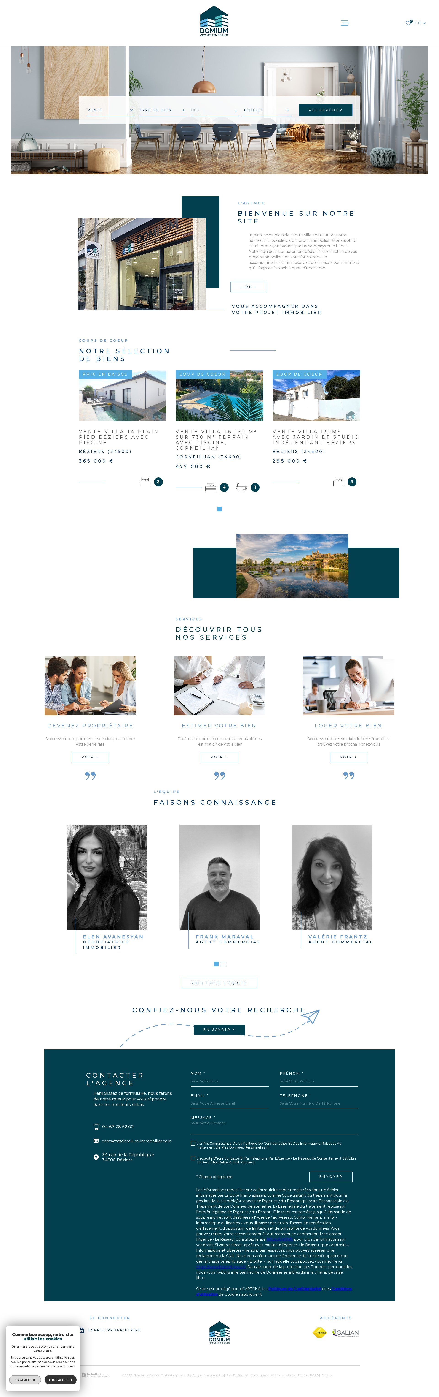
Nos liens (289, 1375)
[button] (219, 509)
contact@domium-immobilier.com (137, 1140)
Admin (275, 1375)
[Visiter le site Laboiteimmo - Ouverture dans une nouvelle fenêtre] (95, 1375)
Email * (200, 1095)
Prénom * (292, 1073)
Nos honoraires (214, 1375)
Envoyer (331, 1177)
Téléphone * (296, 1095)
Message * (203, 1117)
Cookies (326, 1375)
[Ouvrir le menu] (345, 23)
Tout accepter (60, 1380)
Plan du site (234, 1375)
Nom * (198, 1073)
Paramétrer (25, 1380)
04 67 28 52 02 (118, 1126)
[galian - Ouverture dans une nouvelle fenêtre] (345, 1332)
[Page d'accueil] (214, 23)
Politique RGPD (308, 1375)
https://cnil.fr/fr (280, 1239)
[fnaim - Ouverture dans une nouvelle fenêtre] (319, 1332)
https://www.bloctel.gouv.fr (221, 1267)
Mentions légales (257, 1375)
